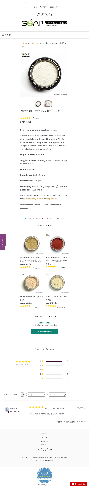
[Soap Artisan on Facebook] (38, 14)
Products (34, 43)
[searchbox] (13, 394)
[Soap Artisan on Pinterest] (42, 14)
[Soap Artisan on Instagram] (46, 14)
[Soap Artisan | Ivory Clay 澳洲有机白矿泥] (44, 74)
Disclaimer (45, 444)
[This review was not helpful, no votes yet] (82, 422)
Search (44, 438)
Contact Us (79, 484)
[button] (2, 243)
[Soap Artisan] (44, 24)
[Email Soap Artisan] (50, 14)
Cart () (44, 7)
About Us (44, 441)
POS (62, 458)
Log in (34, 7)
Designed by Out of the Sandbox (48, 458)
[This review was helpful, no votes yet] (78, 422)
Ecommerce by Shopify (44, 460)
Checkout (53, 7)
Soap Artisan (32, 458)
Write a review (45, 331)
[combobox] (36, 394)
